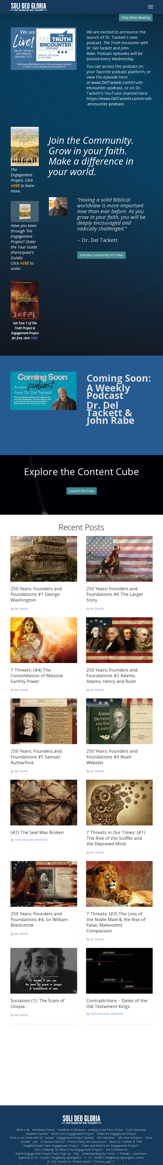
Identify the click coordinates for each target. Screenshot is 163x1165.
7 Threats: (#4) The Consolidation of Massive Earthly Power (37, 675)
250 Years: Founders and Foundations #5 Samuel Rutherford (36, 756)
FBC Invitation (106, 1138)
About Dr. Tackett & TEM (125, 1142)
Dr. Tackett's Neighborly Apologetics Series (116, 1157)
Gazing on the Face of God (105, 1130)
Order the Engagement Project (116, 1134)
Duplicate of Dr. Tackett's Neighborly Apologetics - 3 (52, 1157)
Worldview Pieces (43, 1130)
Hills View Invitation (130, 1138)
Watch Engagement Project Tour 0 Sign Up (43, 1153)
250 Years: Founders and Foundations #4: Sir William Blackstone (39, 919)
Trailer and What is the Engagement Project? (110, 1146)
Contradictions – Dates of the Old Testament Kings (116, 1003)
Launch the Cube (81, 491)
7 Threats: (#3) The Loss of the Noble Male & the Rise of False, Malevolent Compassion (116, 922)
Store (148, 1138)
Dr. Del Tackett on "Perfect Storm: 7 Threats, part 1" (81, 1161)
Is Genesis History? (53, 1142)
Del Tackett (21, 609)
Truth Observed (136, 1130)
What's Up (22, 1130)
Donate (25, 1142)
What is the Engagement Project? (72, 1134)
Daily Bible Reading (135, 17)
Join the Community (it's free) (101, 255)
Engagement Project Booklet (75, 1138)
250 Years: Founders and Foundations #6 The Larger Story (114, 594)
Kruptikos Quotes (37, 1134)
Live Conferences (116, 1149)
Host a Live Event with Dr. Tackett (32, 1138)
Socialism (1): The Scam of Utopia (38, 1003)
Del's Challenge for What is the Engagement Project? (69, 1149)
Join (35, 1142)
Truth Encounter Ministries (31, 840)
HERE (34, 338)
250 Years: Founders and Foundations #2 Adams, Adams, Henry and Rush (112, 675)
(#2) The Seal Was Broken (37, 832)
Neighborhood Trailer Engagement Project (50, 1146)
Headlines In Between (71, 1130)
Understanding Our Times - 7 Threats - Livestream (114, 1153)
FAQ (76, 1153)
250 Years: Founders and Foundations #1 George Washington (36, 594)
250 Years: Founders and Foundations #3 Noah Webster (112, 756)
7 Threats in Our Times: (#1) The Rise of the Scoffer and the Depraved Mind (115, 838)
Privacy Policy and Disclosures (87, 1142)
